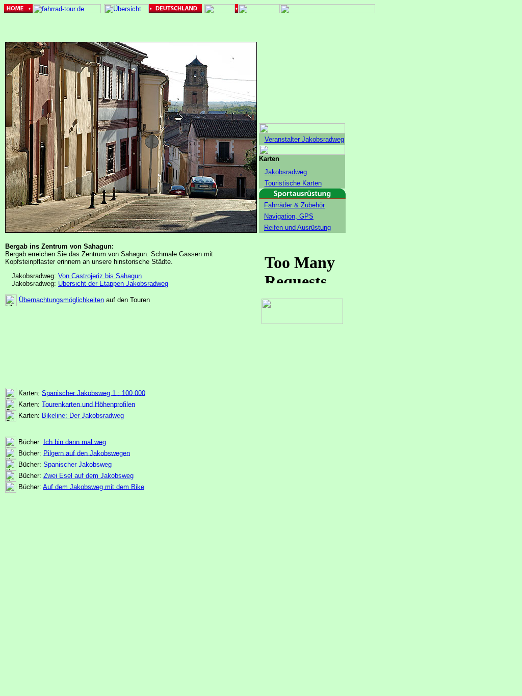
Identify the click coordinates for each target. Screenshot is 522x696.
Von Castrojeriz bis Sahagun (100, 276)
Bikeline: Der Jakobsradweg (83, 415)
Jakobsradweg (286, 172)
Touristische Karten (293, 183)
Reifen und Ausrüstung (297, 227)
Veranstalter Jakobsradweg (304, 139)
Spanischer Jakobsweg (77, 464)
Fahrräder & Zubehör (294, 205)
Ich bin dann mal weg (74, 441)
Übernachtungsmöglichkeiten (61, 300)
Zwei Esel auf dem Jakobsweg (88, 475)
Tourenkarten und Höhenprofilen (88, 404)
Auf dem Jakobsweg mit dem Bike (93, 486)
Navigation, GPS (289, 216)
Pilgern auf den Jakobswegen (86, 453)
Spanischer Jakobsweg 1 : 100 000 (93, 392)
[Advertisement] (419, 158)
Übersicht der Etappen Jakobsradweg (113, 283)
